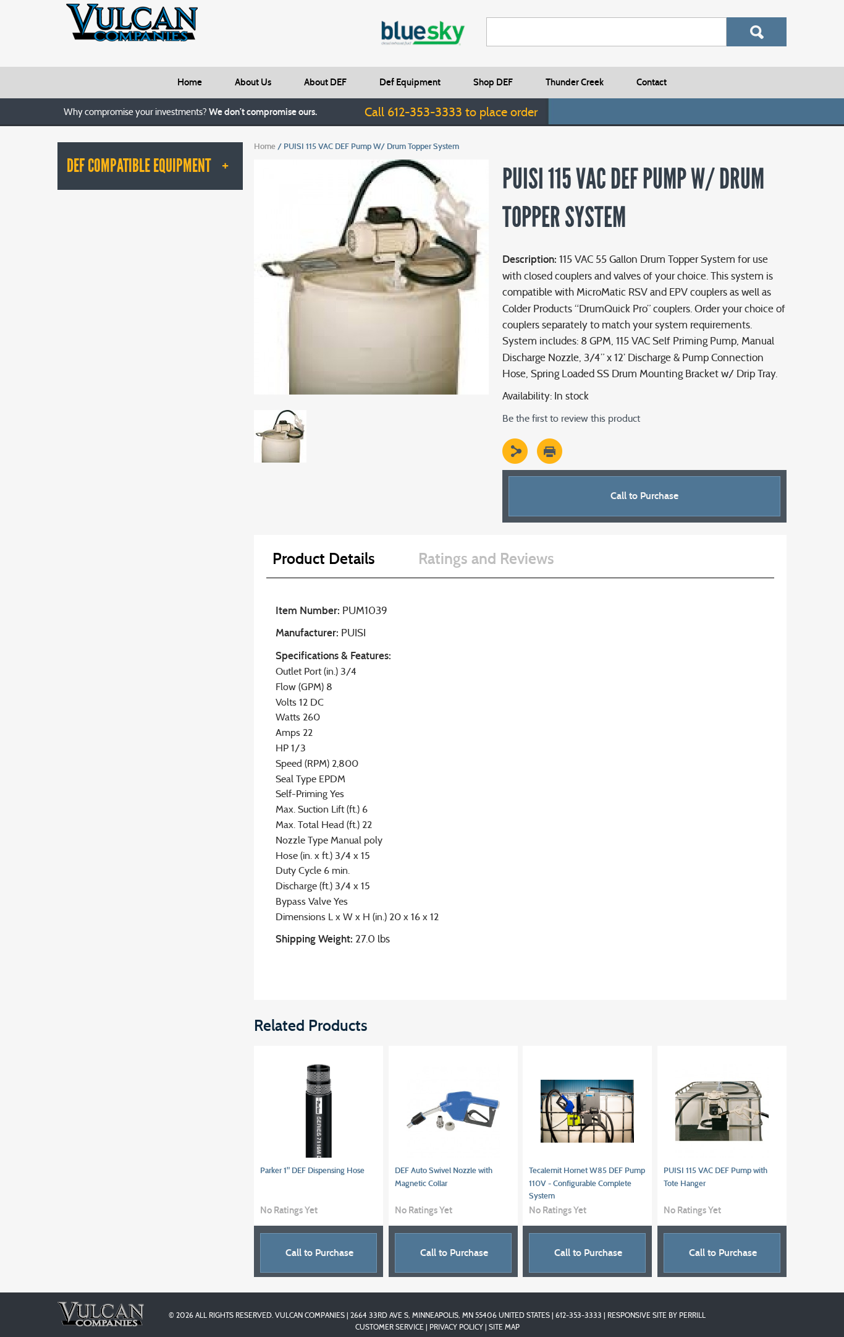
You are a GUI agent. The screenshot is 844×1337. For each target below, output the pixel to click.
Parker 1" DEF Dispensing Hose (312, 1171)
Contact (651, 82)
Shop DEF (493, 82)
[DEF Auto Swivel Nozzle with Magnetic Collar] (453, 1111)
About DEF (325, 82)
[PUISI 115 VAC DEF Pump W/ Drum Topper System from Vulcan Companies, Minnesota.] (371, 165)
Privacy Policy (456, 1326)
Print (549, 451)
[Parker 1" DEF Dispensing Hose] (318, 1111)
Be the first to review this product (571, 418)
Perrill (692, 1315)
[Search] (757, 31)
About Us (253, 82)
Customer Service (389, 1326)
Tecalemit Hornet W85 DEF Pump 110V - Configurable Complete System (587, 1183)
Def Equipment (410, 82)
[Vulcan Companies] (132, 22)
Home (189, 82)
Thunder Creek (575, 82)
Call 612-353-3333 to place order (451, 112)
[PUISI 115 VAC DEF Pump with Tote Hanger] (722, 1111)
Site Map (504, 1326)
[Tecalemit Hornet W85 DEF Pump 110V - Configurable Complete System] (587, 1111)
